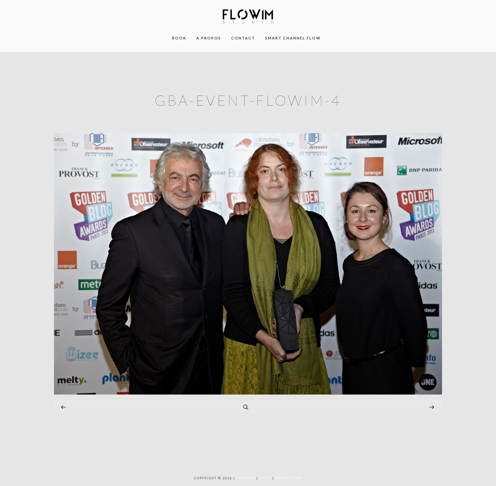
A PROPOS (208, 38)
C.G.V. (265, 478)
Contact (246, 478)
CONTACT (243, 38)
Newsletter (288, 478)
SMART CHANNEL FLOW (293, 38)
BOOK (179, 38)
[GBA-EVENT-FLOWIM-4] (248, 393)
